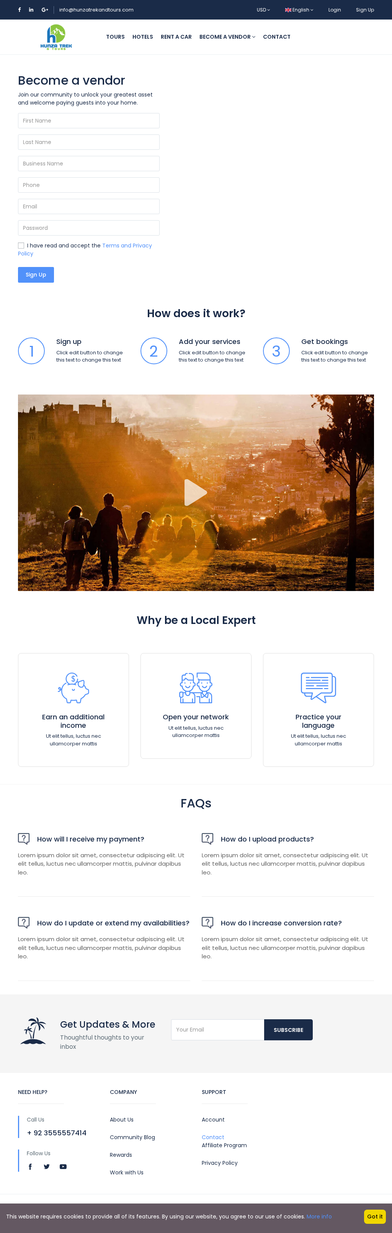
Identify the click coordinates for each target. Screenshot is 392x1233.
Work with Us (127, 1172)
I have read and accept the (85, 249)
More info (319, 1216)
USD (262, 10)
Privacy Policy (220, 1163)
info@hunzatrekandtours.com (96, 9)
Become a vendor (225, 37)
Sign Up (365, 10)
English (300, 10)
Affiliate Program (224, 1145)
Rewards (121, 1155)
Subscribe (288, 1030)
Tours (115, 37)
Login (334, 10)
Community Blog (132, 1137)
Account (213, 1119)
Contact (277, 37)
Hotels (142, 37)
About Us (122, 1119)
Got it (375, 1216)
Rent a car (176, 37)
